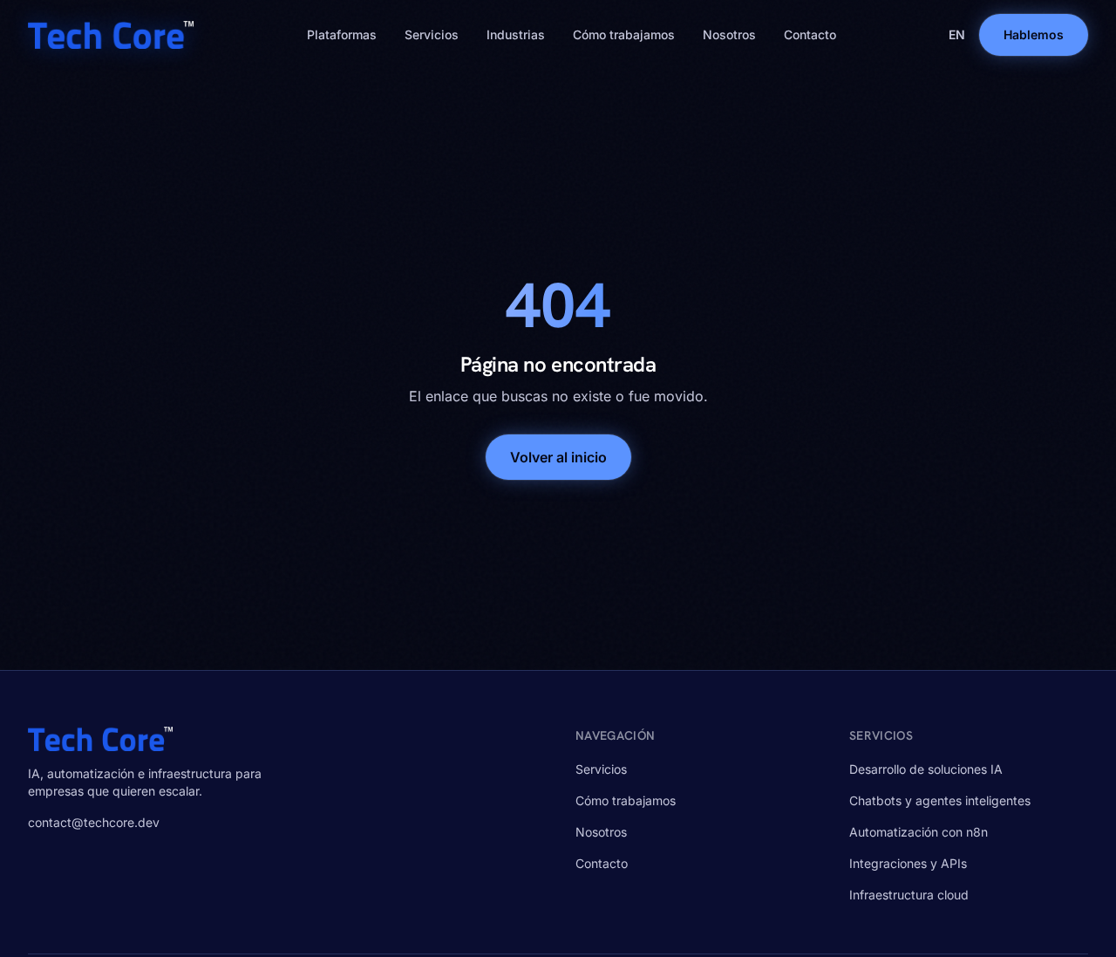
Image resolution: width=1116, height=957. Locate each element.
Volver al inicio (558, 457)
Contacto (810, 34)
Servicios (432, 34)
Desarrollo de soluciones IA (926, 769)
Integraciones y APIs (908, 863)
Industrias (516, 34)
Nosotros (729, 34)
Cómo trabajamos (624, 34)
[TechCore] (111, 35)
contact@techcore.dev (94, 822)
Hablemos (1034, 34)
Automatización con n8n (918, 831)
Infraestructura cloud (909, 894)
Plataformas (342, 34)
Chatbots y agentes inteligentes (940, 800)
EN (957, 34)
